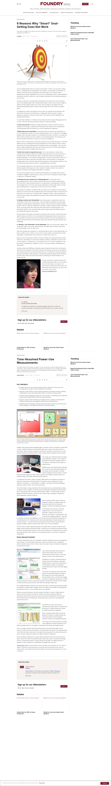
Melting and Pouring (28, 12)
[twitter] (42, 41)
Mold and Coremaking (41, 12)
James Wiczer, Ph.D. (22, 645)
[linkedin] (39, 41)
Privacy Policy (42, 782)
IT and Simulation (54, 12)
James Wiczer (20, 375)
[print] (66, 41)
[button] (18, 4)
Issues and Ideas (21, 19)
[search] (20, 4)
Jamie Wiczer (29, 671)
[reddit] (44, 41)
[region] (55, 783)
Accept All (105, 783)
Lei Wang (19, 36)
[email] (46, 41)
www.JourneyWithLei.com (49, 271)
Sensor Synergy (54, 671)
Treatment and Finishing (81, 12)
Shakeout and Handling (67, 12)
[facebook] (37, 41)
